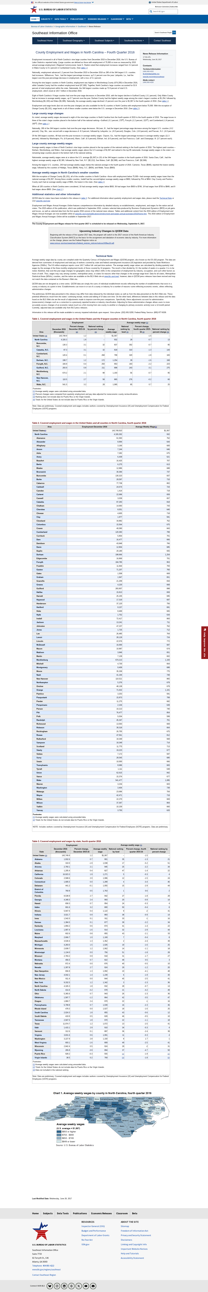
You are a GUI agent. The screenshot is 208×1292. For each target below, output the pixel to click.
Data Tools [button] (60, 19)
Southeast (82, 26)
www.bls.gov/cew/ (111, 276)
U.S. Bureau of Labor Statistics (58, 9)
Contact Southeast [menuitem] (162, 40)
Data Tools (63, 1213)
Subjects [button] (46, 19)
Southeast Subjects (104, 40)
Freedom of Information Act (134, 1230)
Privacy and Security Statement (136, 1235)
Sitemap (125, 1226)
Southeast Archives (133, 40)
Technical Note (166, 198)
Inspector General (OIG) (93, 1226)
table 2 (136, 108)
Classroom (122, 1213)
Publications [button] (77, 19)
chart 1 (59, 189)
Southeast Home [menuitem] (45, 40)
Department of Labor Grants (95, 1235)
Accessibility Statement (132, 1258)
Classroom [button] (116, 19)
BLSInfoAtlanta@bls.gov (151, 74)
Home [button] (34, 19)
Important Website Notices (134, 1248)
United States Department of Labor (164, 2)
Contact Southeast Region (44, 1275)
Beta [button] (128, 19)
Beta (134, 1213)
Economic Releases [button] (97, 19)
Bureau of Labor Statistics (42, 26)
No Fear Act (87, 1239)
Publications (80, 1213)
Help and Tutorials (130, 1253)
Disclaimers (126, 1239)
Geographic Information (65, 26)
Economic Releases (101, 1213)
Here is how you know (82, 2)
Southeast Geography (73, 40)
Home (35, 1213)
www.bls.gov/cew (43, 201)
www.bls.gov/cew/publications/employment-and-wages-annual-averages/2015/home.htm (111, 214)
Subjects (48, 1213)
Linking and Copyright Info (134, 1244)
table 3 (84, 198)
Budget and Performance (94, 1230)
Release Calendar (162, 7)
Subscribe (174, 7)
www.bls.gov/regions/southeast (153, 76)
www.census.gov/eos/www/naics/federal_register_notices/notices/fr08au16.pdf (82, 243)
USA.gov (85, 1244)
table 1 (84, 68)
